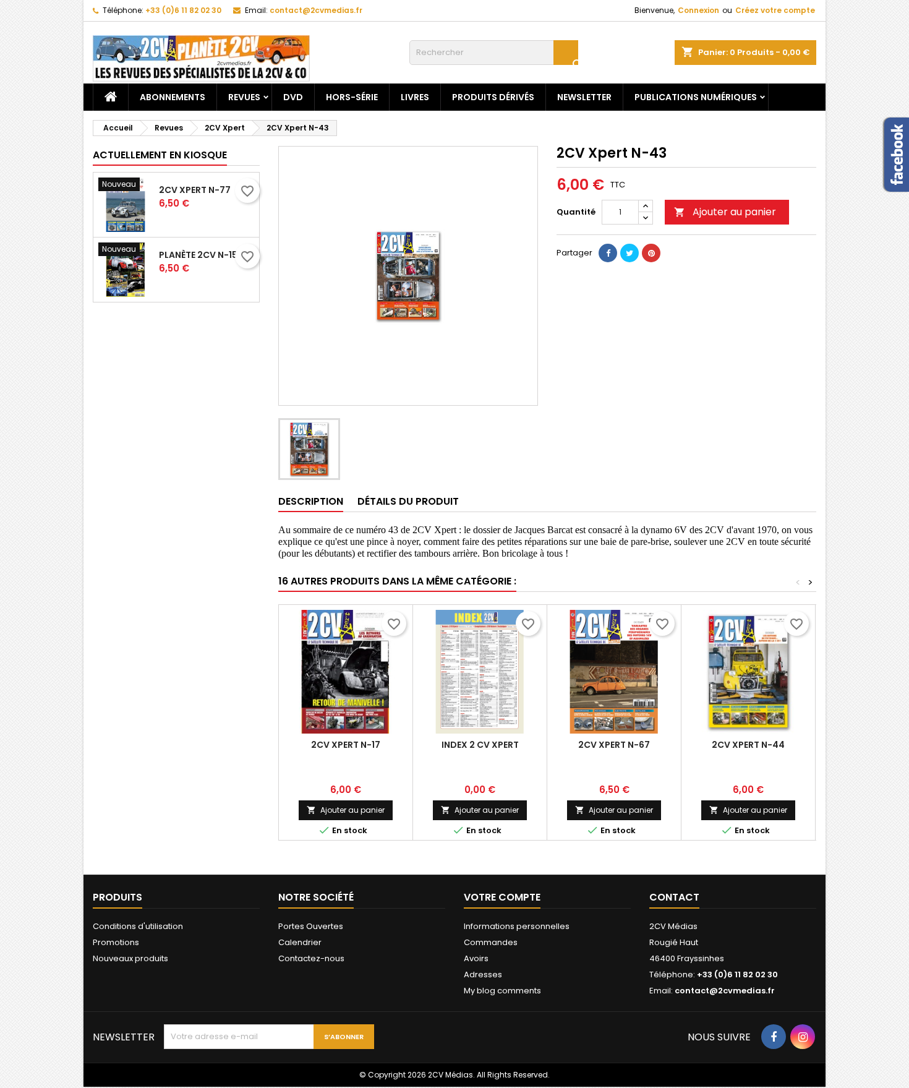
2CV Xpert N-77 (195, 190)
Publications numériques (695, 97)
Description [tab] (310, 501)
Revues (244, 97)
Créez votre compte (775, 10)
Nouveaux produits (130, 958)
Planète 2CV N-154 (201, 255)
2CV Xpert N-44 (748, 745)
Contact (674, 897)
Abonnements (172, 97)
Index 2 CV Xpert (480, 745)
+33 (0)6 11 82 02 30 (183, 10)
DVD (293, 97)
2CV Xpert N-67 (614, 745)
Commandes (491, 942)
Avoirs (476, 958)
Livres (415, 97)
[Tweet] (629, 253)
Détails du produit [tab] (408, 501)
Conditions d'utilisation (138, 926)
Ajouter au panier (725, 212)
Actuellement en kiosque (160, 155)
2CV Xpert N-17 (345, 745)
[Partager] (608, 253)
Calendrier (300, 942)
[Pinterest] (651, 253)
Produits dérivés (493, 97)
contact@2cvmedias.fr (316, 10)
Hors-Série (352, 97)
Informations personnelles (517, 926)
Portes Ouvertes (310, 926)
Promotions (116, 942)
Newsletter (584, 97)
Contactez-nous (311, 958)
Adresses (483, 974)
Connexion (698, 10)
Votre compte (502, 897)
